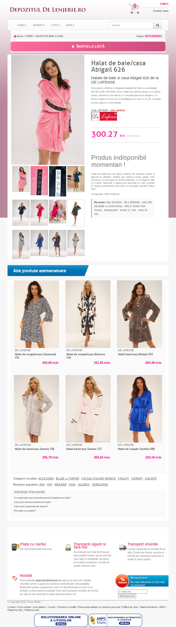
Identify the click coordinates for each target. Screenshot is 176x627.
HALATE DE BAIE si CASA (49, 36)
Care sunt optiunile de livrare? (31, 506)
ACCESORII (46, 478)
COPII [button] (54, 25)
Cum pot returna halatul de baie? (32, 502)
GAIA (72, 484)
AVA (42, 484)
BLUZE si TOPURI (67, 478)
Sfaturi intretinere (149, 607)
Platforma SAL (32, 610)
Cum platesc (40, 607)
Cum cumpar (25, 607)
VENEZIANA (100, 484)
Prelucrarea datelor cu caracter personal (99, 607)
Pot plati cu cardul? (25, 510)
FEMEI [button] (20, 25)
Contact (12, 607)
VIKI (49, 484)
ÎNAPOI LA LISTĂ (91, 46)
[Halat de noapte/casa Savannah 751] (36, 314)
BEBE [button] (69, 25)
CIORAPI (137, 478)
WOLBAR (61, 484)
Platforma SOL (15, 610)
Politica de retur (130, 607)
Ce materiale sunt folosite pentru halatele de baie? (42, 497)
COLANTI (151, 478)
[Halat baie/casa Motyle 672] (139, 314)
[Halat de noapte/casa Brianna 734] (88, 314)
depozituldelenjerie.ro (48, 580)
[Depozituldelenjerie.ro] (48, 9)
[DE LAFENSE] (104, 116)
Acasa (19, 36)
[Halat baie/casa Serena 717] (88, 409)
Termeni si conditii (66, 607)
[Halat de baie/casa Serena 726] (36, 409)
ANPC (162, 607)
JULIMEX (84, 484)
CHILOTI (123, 478)
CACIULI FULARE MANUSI (98, 478)
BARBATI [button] (38, 25)
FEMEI (29, 36)
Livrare (52, 607)
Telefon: (149, 36)
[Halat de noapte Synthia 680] (139, 409)
